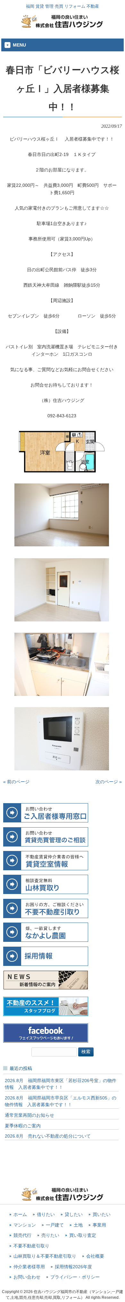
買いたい (102, 1214)
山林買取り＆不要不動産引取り (44, 1256)
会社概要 (95, 1256)
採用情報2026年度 (73, 1266)
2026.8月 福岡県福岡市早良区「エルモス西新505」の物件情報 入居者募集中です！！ (60, 1101)
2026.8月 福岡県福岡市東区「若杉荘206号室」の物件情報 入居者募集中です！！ (60, 1084)
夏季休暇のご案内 (23, 1125)
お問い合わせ (26, 1277)
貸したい (74, 1214)
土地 (78, 1225)
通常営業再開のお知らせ (29, 1115)
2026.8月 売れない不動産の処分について (48, 1136)
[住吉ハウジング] (62, 26)
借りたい (46, 1214)
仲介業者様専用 (29, 1266)
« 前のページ (16, 781)
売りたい (50, 1235)
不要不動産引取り (31, 1246)
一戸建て (55, 1225)
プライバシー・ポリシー (75, 1277)
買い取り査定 (82, 1235)
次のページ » (109, 781)
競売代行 (22, 1235)
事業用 (99, 1225)
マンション (24, 1225)
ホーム (20, 1214)
